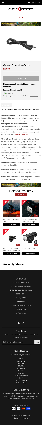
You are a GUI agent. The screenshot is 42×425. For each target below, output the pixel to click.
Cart (35, 3)
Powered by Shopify (21, 418)
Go (37, 342)
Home (3, 15)
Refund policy (21, 383)
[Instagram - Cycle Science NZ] (23, 323)
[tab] (6, 105)
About (21, 359)
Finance (21, 371)
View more (21, 194)
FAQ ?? (21, 378)
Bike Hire (21, 366)
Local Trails (21, 368)
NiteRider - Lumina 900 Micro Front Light (11, 249)
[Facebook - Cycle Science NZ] (19, 323)
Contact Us (21, 361)
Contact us (26, 282)
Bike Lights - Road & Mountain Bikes (17, 15)
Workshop (21, 373)
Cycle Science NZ (24, 416)
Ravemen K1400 (28, 248)
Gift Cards (21, 363)
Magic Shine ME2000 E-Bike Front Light (30, 220)
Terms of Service (21, 380)
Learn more (34, 96)
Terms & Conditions (21, 134)
